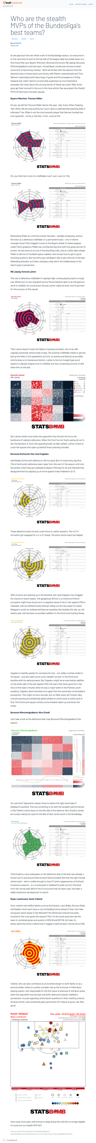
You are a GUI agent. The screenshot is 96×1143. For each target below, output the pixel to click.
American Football (81, 4)
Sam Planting (16, 43)
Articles (23, 39)
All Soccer (15, 39)
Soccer (71, 4)
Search (90, 4)
